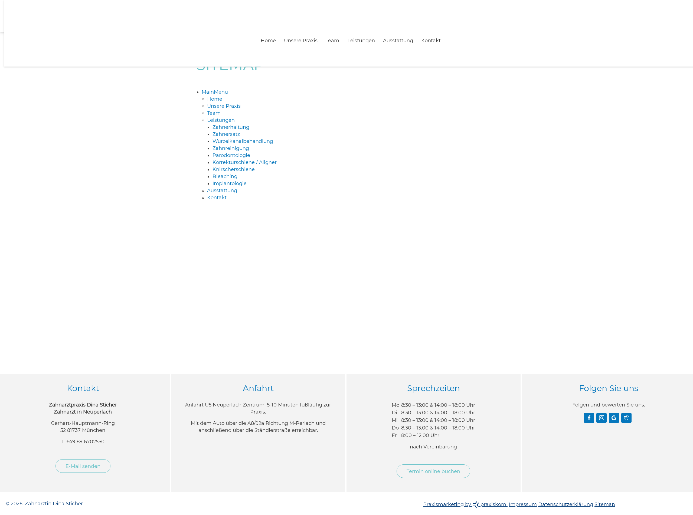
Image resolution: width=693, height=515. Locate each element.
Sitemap (604, 495)
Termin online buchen (433, 462)
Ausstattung (391, 34)
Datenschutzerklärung (565, 495)
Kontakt (420, 34)
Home (279, 34)
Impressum (523, 495)
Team (334, 34)
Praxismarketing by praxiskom (465, 495)
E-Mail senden (83, 457)
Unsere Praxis (307, 34)
